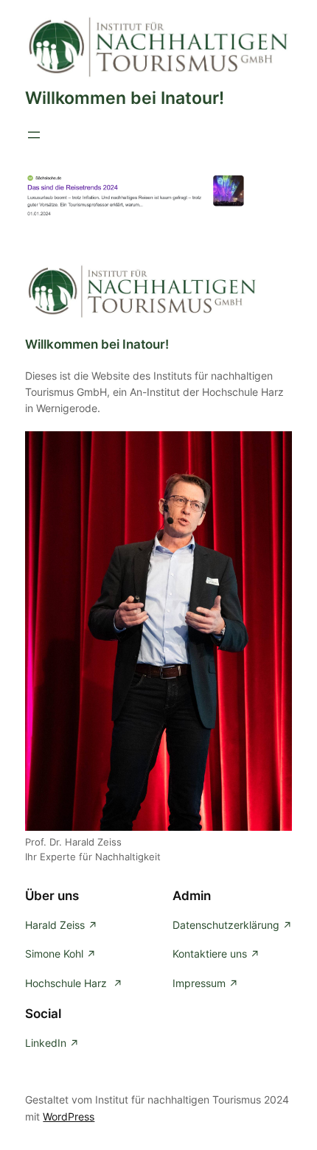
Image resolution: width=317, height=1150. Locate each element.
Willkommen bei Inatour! (124, 98)
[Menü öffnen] (34, 135)
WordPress (68, 1116)
